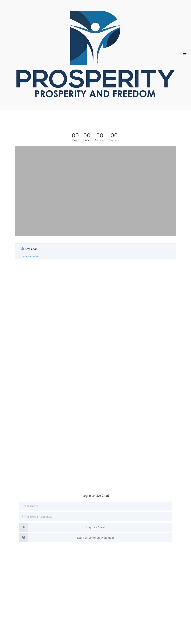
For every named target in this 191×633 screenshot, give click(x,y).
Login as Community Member (95, 537)
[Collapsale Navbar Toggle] (185, 55)
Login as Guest (95, 527)
